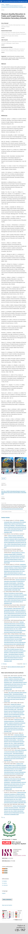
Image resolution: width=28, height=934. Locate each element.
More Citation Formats (6, 511)
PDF (4, 478)
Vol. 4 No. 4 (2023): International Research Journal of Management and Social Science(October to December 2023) (13, 6)
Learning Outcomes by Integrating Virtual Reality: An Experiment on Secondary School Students (15, 581)
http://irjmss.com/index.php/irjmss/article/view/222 (12, 508)
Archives (7, 4)
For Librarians (5, 885)
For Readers (4, 881)
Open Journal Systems (7, 905)
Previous (5, 664)
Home (2, 4)
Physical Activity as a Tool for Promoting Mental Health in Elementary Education (14, 554)
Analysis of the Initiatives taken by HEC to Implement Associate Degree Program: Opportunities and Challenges (15, 765)
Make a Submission (7, 899)
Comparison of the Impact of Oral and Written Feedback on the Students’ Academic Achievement (14, 780)
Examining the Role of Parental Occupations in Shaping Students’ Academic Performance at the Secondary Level (15, 794)
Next (24, 664)
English (3, 893)
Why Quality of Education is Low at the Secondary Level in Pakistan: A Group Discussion (15, 751)
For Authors (4, 883)
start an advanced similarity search (16, 666)
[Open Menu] (1, 1)
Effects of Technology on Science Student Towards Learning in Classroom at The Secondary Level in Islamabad (15, 595)
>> (4, 817)
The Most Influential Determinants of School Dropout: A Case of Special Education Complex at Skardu (14, 623)
